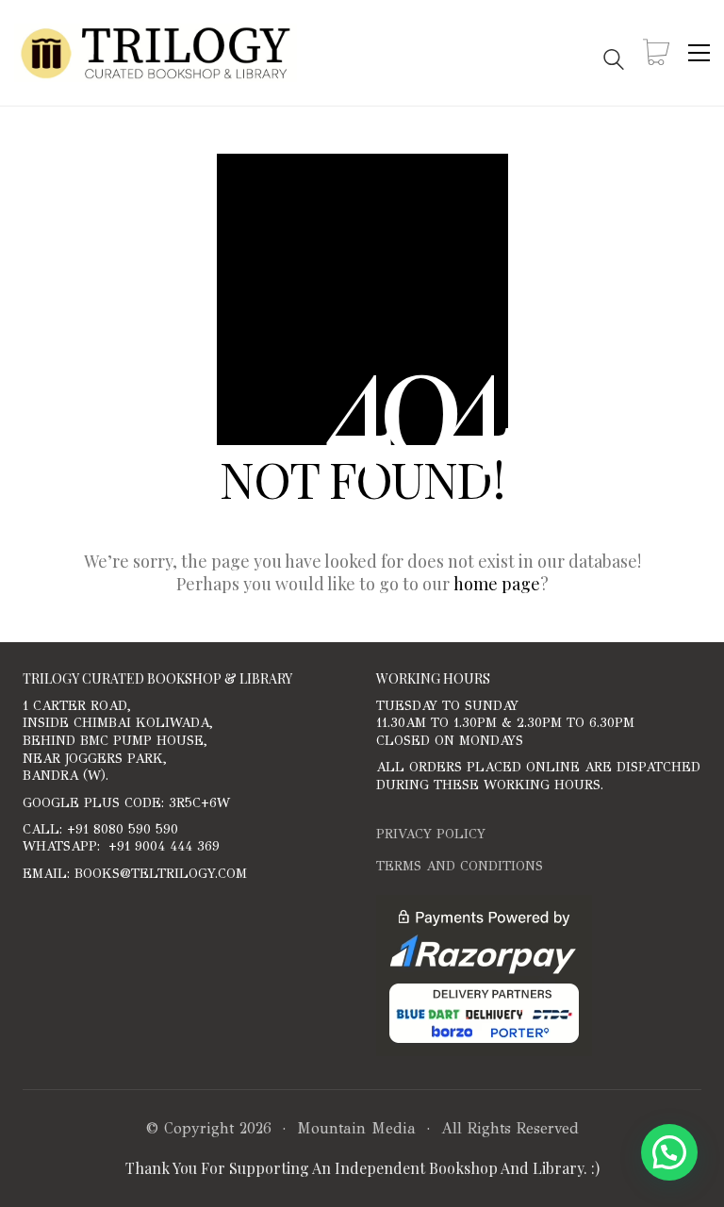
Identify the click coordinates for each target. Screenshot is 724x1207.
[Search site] (613, 54)
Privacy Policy (430, 834)
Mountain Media (356, 1128)
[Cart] (656, 53)
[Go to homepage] (155, 53)
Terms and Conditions (459, 866)
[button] (699, 53)
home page (496, 583)
